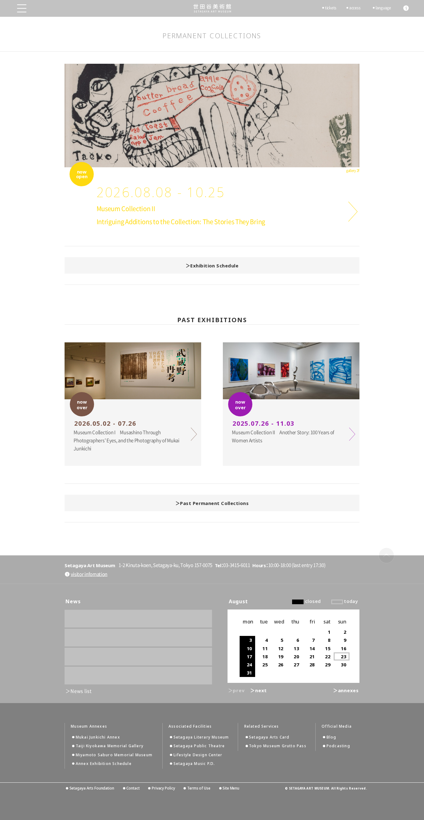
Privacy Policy (163, 788)
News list (81, 691)
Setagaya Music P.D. (194, 764)
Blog (331, 737)
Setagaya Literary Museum (201, 737)
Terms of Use (198, 788)
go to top (386, 555)
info (406, 8)
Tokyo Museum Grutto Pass (277, 746)
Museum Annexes (89, 726)
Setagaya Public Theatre (199, 746)
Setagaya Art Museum (212, 8)
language (383, 8)
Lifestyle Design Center (198, 755)
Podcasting (338, 746)
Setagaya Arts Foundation (92, 788)
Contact (132, 788)
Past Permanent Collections (214, 503)
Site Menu (231, 788)
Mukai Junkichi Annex (98, 737)
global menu (22, 8)
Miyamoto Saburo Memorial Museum (114, 755)
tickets (330, 8)
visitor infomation (89, 574)
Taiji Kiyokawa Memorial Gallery (109, 746)
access (354, 8)
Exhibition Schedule (214, 265)
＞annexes (346, 690)
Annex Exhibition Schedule (104, 764)
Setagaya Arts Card (269, 737)
